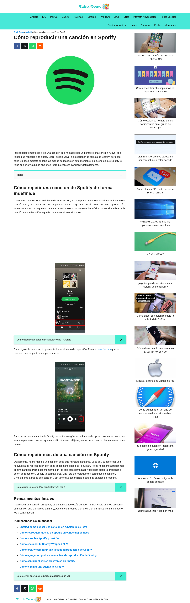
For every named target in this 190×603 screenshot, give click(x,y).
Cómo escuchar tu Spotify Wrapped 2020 (44, 544)
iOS (44, 17)
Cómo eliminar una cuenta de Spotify (42, 566)
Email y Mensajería (117, 25)
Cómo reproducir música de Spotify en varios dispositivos (54, 532)
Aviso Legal (52, 599)
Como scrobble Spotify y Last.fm (39, 538)
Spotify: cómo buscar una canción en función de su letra (53, 527)
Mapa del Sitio (101, 599)
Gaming (66, 17)
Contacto (91, 599)
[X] (24, 46)
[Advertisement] (70, 128)
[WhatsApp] (32, 46)
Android (34, 17)
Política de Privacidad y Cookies (72, 599)
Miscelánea (170, 25)
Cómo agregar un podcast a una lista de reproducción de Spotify (58, 555)
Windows (105, 17)
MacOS (54, 17)
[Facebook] (17, 46)
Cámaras (145, 25)
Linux (116, 17)
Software (92, 17)
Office (126, 17)
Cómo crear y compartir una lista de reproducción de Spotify (56, 549)
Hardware (78, 17)
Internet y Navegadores (144, 17)
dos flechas (104, 349)
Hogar (134, 25)
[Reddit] (40, 46)
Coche (157, 25)
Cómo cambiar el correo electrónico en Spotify (47, 561)
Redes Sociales (168, 17)
